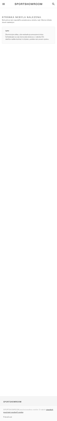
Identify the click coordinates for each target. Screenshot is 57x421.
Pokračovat (7, 417)
